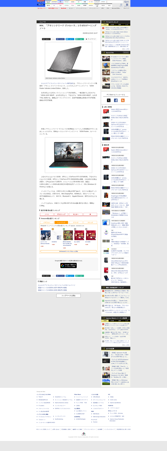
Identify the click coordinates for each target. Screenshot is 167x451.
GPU (102, 8)
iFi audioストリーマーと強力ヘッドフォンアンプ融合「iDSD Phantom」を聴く (120, 58)
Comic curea (113, 399)
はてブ (71, 39)
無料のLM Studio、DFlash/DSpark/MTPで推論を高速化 (119, 234)
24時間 (112, 24)
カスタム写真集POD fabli (117, 416)
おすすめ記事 (110, 348)
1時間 (105, 24)
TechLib (95, 422)
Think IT (41, 397)
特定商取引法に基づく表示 (124, 429)
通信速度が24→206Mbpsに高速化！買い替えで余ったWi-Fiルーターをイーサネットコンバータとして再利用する (117, 292)
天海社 (112, 397)
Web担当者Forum (43, 399)
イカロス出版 (94, 394)
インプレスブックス (60, 416)
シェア (61, 39)
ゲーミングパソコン (81, 8)
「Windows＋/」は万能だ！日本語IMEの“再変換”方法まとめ (119, 215)
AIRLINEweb (96, 397)
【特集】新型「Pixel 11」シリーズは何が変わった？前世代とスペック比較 (120, 368)
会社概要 (100, 429)
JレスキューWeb (97, 405)
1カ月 (126, 24)
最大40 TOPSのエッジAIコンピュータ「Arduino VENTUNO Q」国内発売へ (120, 280)
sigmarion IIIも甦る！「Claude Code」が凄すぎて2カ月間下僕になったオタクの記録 (117, 302)
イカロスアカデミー (98, 408)
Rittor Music (77, 394)
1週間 (119, 24)
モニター (71, 8)
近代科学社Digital (80, 419)
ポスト (47, 39)
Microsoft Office (116, 8)
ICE (109, 394)
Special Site (110, 52)
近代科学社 (77, 416)
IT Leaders (41, 405)
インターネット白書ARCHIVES (47, 422)
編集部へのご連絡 (77, 429)
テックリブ (94, 419)
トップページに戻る (68, 295)
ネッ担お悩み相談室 (44, 411)
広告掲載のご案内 (66, 429)
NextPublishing (59, 419)
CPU (108, 8)
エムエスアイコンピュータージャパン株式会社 (57, 83)
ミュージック (61, 222)
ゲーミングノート (94, 8)
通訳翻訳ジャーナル (98, 402)
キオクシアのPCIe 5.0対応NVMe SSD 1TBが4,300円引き (119, 117)
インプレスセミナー (60, 405)
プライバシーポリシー (90, 429)
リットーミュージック (82, 397)
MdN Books (96, 413)
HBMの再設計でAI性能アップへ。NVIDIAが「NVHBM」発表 (120, 243)
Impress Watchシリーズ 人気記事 (116, 318)
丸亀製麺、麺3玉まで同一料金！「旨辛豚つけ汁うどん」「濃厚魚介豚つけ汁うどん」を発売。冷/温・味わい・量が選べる (117, 334)
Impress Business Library (61, 402)
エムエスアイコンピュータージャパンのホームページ (56, 285)
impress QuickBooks (115, 402)
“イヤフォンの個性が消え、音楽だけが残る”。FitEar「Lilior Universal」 (119, 72)
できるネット (42, 419)
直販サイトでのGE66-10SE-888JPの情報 (52, 290)
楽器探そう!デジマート (82, 399)
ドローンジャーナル (44, 408)
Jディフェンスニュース (99, 399)
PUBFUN (110, 405)
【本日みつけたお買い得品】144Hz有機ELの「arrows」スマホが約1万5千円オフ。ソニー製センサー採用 (117, 29)
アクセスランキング (112, 22)
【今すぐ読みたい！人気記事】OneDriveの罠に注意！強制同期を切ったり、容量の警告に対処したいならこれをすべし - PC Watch (117, 46)
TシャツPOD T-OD (81, 402)
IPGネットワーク (112, 411)
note (81, 39)
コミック (90, 222)
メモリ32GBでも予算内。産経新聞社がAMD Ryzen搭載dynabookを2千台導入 (119, 65)
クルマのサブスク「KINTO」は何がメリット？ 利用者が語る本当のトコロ (120, 79)
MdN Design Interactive (99, 416)
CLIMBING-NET (80, 413)
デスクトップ (61, 214)
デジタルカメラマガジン (45, 416)
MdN (92, 411)
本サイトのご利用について (43, 429)
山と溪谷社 (77, 408)
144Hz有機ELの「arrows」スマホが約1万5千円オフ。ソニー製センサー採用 (120, 131)
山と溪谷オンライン (81, 411)
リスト (53, 39)
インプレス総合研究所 (44, 402)
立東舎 (78, 405)
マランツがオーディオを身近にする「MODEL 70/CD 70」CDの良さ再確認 (120, 86)
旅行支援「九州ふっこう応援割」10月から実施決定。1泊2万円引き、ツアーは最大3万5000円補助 (117, 329)
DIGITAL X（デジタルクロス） (63, 408)
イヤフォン (46, 222)
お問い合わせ (55, 429)
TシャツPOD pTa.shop (116, 413)
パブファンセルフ (114, 408)
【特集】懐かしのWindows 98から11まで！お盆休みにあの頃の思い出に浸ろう (120, 382)
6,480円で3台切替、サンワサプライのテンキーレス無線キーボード (120, 253)
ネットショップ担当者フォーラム (63, 399)
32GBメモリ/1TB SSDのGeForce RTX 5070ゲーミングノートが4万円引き (120, 124)
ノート (47, 214)
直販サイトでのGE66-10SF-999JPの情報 (52, 287)
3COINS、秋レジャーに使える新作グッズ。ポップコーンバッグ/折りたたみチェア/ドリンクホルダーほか (117, 342)
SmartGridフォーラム (60, 397)
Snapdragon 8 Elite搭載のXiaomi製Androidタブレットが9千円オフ (119, 197)
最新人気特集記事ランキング (115, 287)
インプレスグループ (109, 429)
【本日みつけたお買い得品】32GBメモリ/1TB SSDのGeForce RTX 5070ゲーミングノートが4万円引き (117, 42)
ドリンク (75, 222)
